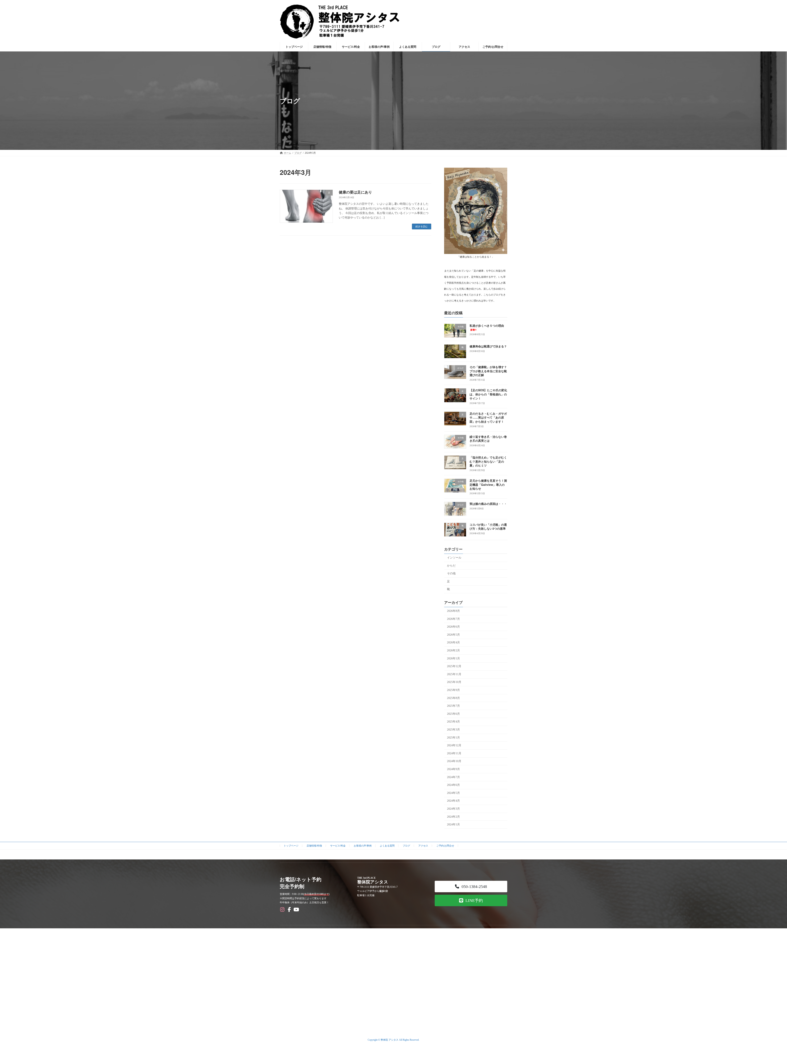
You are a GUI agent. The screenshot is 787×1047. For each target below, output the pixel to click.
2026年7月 (453, 618)
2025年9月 (453, 690)
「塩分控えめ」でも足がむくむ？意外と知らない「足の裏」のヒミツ (488, 461)
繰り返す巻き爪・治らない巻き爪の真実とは (488, 439)
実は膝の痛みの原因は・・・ (488, 504)
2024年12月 (454, 745)
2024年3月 (453, 808)
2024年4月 (453, 800)
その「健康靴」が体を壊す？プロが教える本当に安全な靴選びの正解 (488, 371)
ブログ (406, 845)
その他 (451, 573)
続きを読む (421, 226)
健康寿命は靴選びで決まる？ (488, 346)
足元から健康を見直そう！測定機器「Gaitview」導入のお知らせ (488, 484)
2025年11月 (454, 674)
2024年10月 (454, 761)
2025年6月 (453, 713)
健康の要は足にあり (355, 192)
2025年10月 (454, 682)
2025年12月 (454, 666)
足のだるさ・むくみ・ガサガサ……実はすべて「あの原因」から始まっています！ (488, 417)
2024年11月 (454, 753)
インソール (454, 557)
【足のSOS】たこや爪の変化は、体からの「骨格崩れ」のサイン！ (488, 394)
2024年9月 (453, 769)
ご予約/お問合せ (445, 845)
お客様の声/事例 (363, 845)
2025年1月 (453, 737)
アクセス (423, 845)
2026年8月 (453, 610)
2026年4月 (453, 642)
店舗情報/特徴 (314, 845)
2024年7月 (453, 777)
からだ (451, 565)
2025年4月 (453, 721)
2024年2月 (453, 816)
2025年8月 (453, 698)
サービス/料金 (338, 845)
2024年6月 (453, 784)
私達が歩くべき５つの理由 (487, 327)
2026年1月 (453, 658)
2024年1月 (453, 824)
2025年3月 (453, 729)
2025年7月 (453, 705)
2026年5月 (453, 634)
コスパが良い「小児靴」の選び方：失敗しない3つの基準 (488, 526)
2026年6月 (453, 626)
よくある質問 (387, 845)
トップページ (291, 845)
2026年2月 (453, 650)
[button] (471, 886)
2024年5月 (453, 792)
